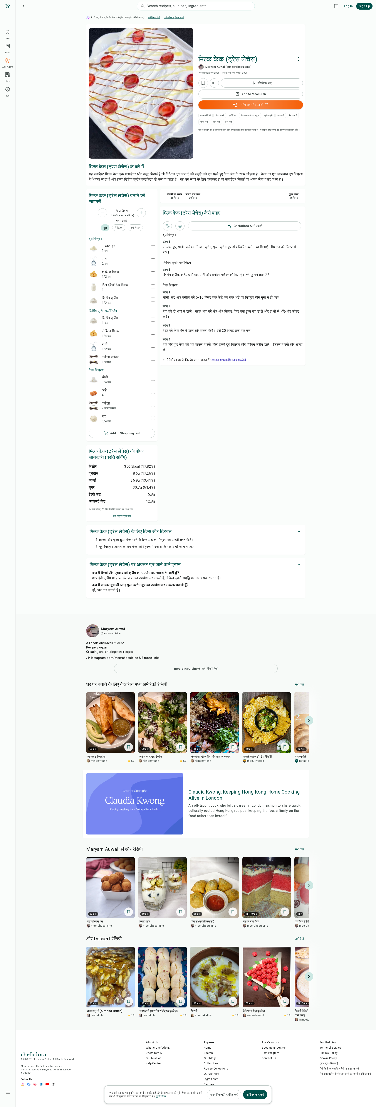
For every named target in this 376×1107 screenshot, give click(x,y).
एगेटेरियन (232, 115)
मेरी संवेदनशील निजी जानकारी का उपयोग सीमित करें (345, 1073)
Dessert (219, 115)
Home (208, 1047)
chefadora (33, 1054)
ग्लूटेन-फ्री (268, 115)
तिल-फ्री (228, 122)
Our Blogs (210, 1058)
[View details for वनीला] (93, 405)
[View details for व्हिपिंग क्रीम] (93, 300)
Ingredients (211, 1079)
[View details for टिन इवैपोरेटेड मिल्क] (93, 287)
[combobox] (200, 6)
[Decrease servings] (102, 212)
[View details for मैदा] (93, 418)
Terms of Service (330, 1047)
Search (208, 1053)
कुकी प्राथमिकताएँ (329, 1063)
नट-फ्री (280, 115)
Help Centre (153, 1063)
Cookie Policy (328, 1058)
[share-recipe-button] (214, 83)
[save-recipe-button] (203, 83)
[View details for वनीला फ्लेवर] (93, 359)
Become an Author (274, 1047)
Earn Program (270, 1053)
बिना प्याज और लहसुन (250, 115)
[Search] (142, 6)
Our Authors (211, 1073)
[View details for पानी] (93, 261)
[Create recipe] (336, 6)
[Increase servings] (141, 212)
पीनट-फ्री (293, 115)
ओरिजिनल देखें (154, 17)
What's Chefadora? (158, 1047)
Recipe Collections (216, 1068)
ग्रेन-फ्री (216, 122)
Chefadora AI (154, 1053)
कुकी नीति (161, 1096)
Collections (211, 1063)
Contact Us (269, 1058)
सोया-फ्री (204, 122)
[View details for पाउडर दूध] (93, 248)
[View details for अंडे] (93, 392)
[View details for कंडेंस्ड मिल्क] (93, 274)
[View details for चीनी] (93, 379)
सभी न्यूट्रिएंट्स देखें (122, 516)
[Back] (23, 6)
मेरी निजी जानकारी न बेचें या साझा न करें (339, 1068)
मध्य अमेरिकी (205, 115)
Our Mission (153, 1058)
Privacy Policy (329, 1053)
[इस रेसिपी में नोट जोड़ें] (167, 225)
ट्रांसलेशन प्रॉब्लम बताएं (174, 17)
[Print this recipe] (180, 225)
